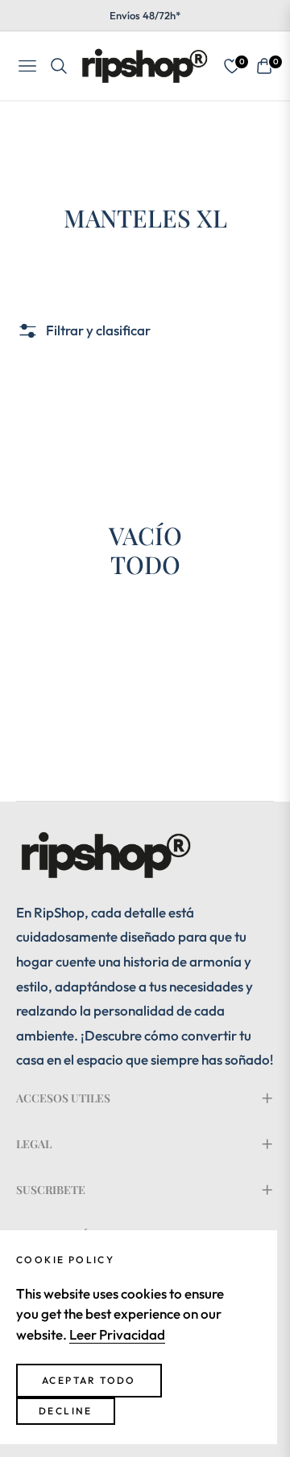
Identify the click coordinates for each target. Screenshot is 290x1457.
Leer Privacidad (117, 1334)
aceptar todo (89, 1380)
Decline (66, 1411)
